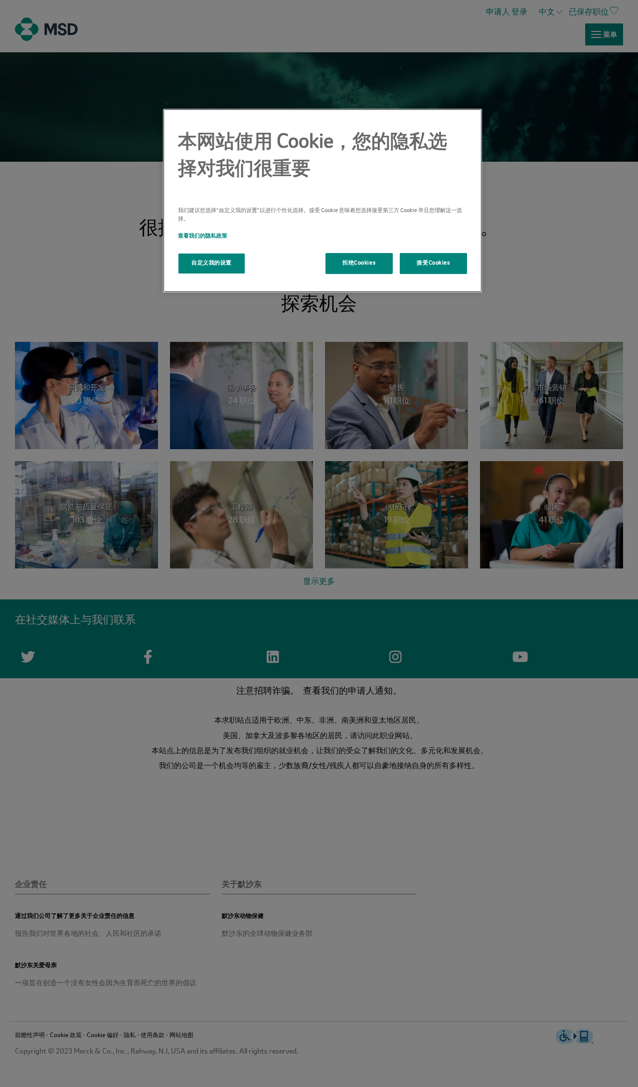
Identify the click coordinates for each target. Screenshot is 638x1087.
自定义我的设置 (211, 263)
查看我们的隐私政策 (202, 236)
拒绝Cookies (358, 263)
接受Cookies (433, 263)
